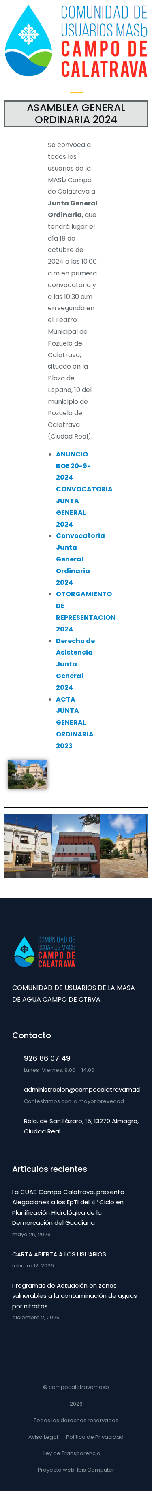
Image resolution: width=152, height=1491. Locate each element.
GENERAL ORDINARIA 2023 (75, 734)
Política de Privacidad (95, 1437)
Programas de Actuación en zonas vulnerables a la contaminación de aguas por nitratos (74, 1295)
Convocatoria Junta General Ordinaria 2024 (80, 559)
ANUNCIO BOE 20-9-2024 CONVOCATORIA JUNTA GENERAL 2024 (84, 489)
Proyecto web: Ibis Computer (76, 1470)
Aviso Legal (43, 1437)
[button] (12, 848)
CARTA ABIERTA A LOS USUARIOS (59, 1254)
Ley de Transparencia (72, 1453)
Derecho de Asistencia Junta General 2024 (75, 664)
